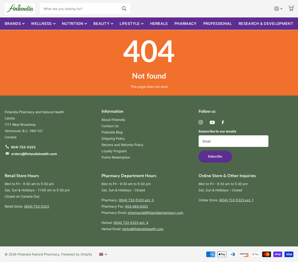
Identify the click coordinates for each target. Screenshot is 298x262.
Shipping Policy (113, 138)
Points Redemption (116, 157)
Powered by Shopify (76, 254)
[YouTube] (212, 122)
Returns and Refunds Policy (122, 145)
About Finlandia (113, 120)
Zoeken (124, 8)
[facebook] (223, 122)
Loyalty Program (114, 151)
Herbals (159, 23)
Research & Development (266, 23)
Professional (217, 23)
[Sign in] (278, 8)
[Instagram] (201, 122)
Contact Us (110, 126)
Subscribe (215, 156)
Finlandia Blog (112, 132)
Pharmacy (185, 23)
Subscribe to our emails (217, 131)
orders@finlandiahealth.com (34, 154)
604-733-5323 (23, 147)
